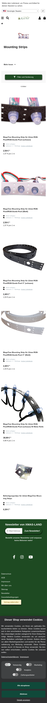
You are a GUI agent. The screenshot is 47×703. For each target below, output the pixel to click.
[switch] (8, 664)
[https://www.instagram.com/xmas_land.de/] (22, 557)
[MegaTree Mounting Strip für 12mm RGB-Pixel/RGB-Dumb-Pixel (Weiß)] (23, 184)
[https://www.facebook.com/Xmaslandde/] (14, 557)
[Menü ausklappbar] (2, 18)
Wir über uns (6, 585)
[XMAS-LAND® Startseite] (23, 18)
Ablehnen (23, 694)
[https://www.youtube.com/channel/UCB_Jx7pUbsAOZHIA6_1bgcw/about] (30, 557)
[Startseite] (2, 23)
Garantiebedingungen (10, 597)
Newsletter (5, 593)
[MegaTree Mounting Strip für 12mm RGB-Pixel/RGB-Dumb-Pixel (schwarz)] (23, 112)
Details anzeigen (23, 700)
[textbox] (20, 11)
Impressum (5, 582)
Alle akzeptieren (23, 685)
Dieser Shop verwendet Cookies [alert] (24, 619)
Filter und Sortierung (25, 77)
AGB (3, 578)
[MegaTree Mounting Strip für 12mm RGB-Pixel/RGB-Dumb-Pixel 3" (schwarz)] (23, 256)
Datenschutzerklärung (10, 657)
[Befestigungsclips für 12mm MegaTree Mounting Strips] (23, 471)
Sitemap (4, 589)
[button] (39, 18)
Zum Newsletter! (32, 531)
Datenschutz (6, 574)
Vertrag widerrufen (11, 602)
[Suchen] (7, 18)
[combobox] (20, 11)
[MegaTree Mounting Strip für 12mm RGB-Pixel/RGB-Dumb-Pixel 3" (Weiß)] (23, 327)
